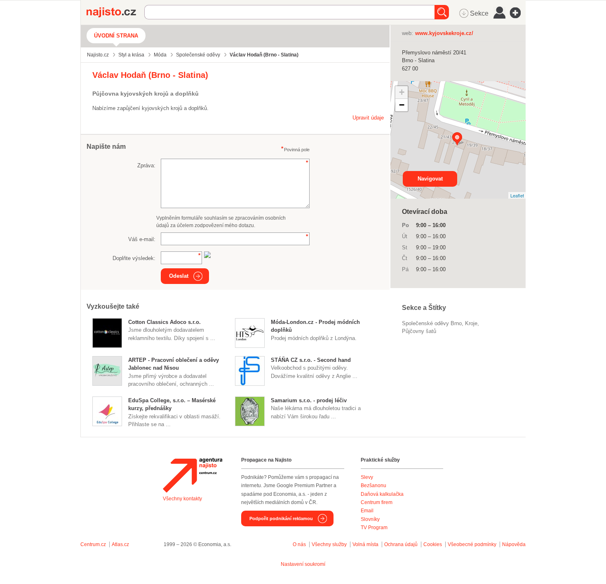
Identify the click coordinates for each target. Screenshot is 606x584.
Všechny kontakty (182, 499)
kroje (471, 323)
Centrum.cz (93, 544)
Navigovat (430, 179)
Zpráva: (146, 165)
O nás (299, 544)
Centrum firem (376, 502)
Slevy (367, 477)
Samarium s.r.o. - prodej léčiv (309, 400)
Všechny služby (330, 544)
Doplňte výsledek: (134, 258)
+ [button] (401, 92)
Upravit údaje (368, 118)
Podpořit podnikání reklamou (281, 518)
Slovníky (370, 519)
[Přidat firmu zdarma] (518, 13)
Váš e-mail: (141, 239)
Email (367, 511)
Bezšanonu (373, 485)
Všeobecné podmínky (472, 544)
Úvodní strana (116, 36)
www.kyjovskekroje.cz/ (444, 33)
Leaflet (517, 195)
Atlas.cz (120, 544)
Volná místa (365, 544)
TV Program (374, 527)
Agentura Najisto (192, 475)
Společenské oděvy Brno (432, 323)
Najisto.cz (115, 12)
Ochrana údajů (401, 544)
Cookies (432, 544)
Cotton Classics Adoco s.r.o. (164, 322)
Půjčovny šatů (419, 331)
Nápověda (514, 544)
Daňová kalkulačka (382, 494)
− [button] (401, 105)
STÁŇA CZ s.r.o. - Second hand (311, 360)
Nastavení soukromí (303, 564)
